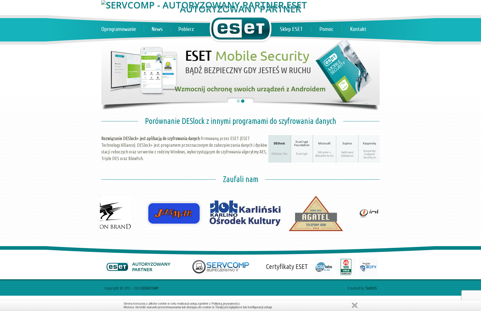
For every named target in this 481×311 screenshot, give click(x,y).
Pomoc (326, 29)
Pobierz (186, 29)
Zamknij (354, 305)
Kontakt (358, 29)
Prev (108, 181)
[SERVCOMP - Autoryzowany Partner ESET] (204, 4)
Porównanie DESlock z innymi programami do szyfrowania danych (240, 120)
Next (372, 181)
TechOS (371, 288)
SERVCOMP (150, 288)
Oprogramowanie (118, 29)
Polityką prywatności (225, 303)
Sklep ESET (291, 29)
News (157, 29)
